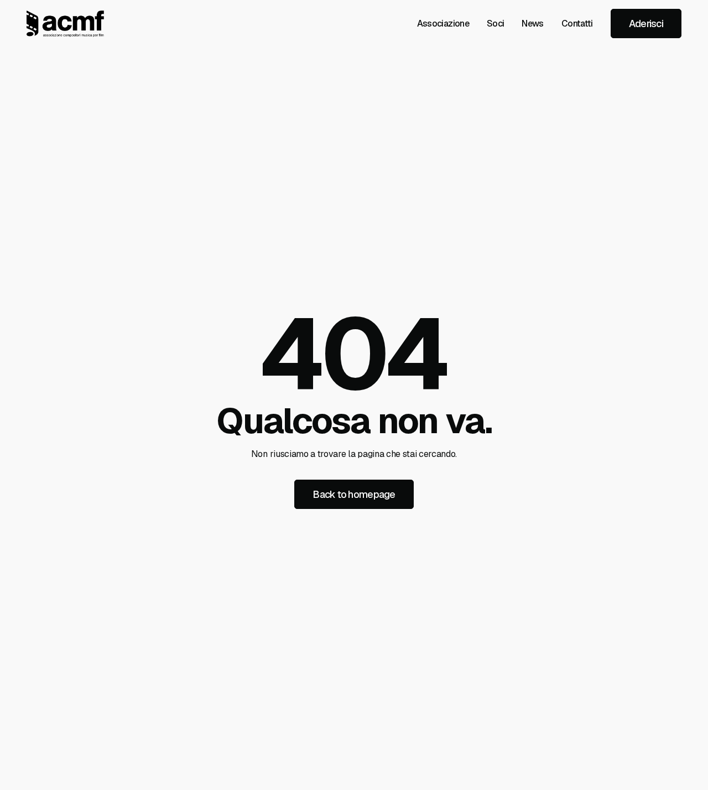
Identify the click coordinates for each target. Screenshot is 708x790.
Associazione (443, 23)
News (532, 23)
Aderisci (646, 23)
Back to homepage (354, 494)
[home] (65, 24)
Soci (495, 23)
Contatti (577, 23)
